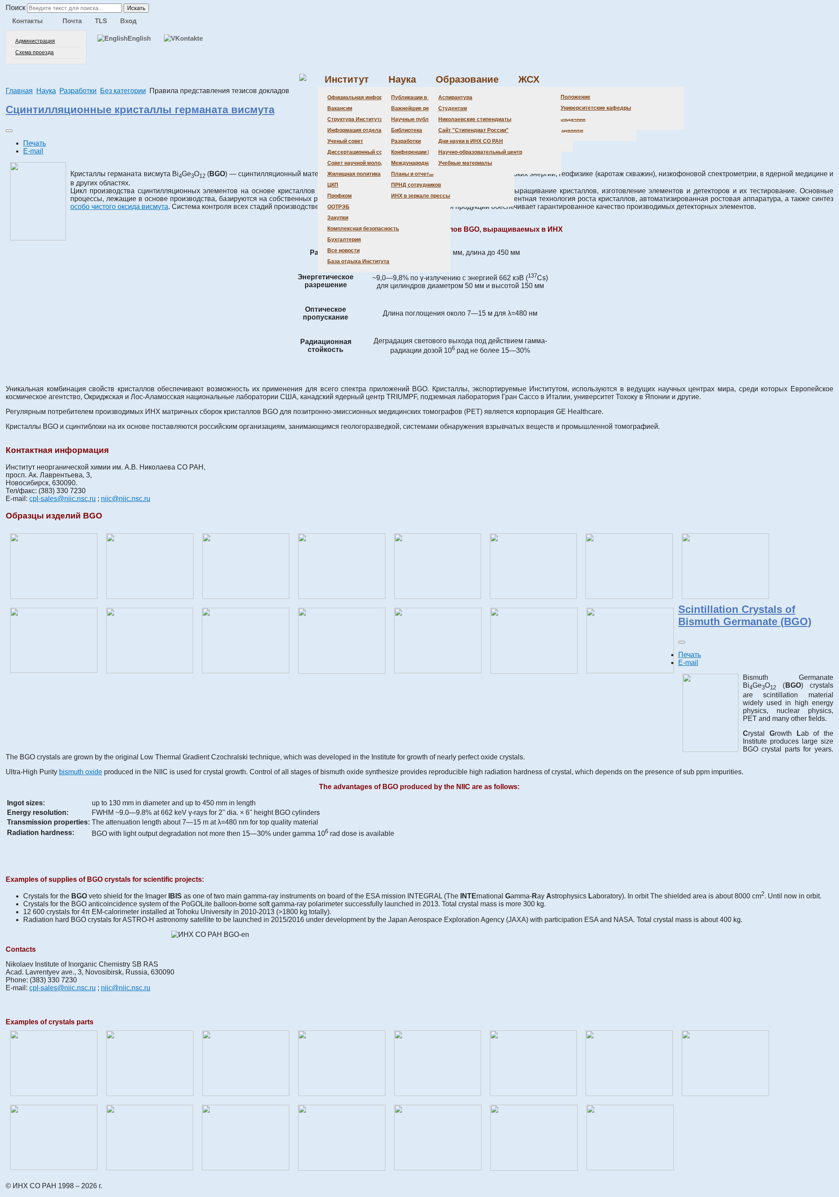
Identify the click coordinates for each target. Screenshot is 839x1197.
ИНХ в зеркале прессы (420, 196)
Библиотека (406, 130)
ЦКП (332, 185)
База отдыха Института (358, 261)
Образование (467, 79)
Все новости (343, 250)
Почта (72, 20)
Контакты (27, 20)
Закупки (337, 218)
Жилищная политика (354, 174)
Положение (575, 97)
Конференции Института (423, 152)
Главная (19, 90)
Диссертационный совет (359, 152)
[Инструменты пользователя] (9, 130)
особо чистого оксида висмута (119, 206)
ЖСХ (529, 79)
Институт (347, 79)
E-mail (33, 151)
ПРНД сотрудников (416, 185)
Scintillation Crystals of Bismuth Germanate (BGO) (744, 615)
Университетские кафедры (596, 108)
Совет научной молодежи (360, 163)
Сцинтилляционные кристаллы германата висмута (140, 109)
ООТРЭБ (338, 207)
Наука (402, 79)
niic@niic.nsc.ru (125, 498)
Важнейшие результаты (422, 108)
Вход (128, 20)
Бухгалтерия (344, 240)
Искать (136, 8)
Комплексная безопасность (363, 229)
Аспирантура (455, 97)
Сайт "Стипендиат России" (473, 130)
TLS (101, 20)
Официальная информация (363, 97)
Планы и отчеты (412, 174)
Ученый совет (345, 141)
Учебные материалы (465, 163)
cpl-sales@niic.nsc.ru (62, 498)
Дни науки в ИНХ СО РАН (470, 141)
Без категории (123, 90)
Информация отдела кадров (364, 130)
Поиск (15, 7)
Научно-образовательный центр (480, 152)
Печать (34, 143)
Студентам (452, 108)
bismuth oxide (80, 772)
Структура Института (355, 119)
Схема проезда (34, 52)
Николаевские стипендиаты (474, 119)
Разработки (406, 141)
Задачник (573, 119)
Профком (339, 196)
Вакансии (339, 108)
